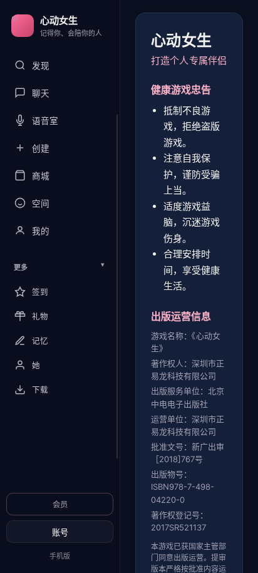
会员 (60, 504)
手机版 (59, 556)
